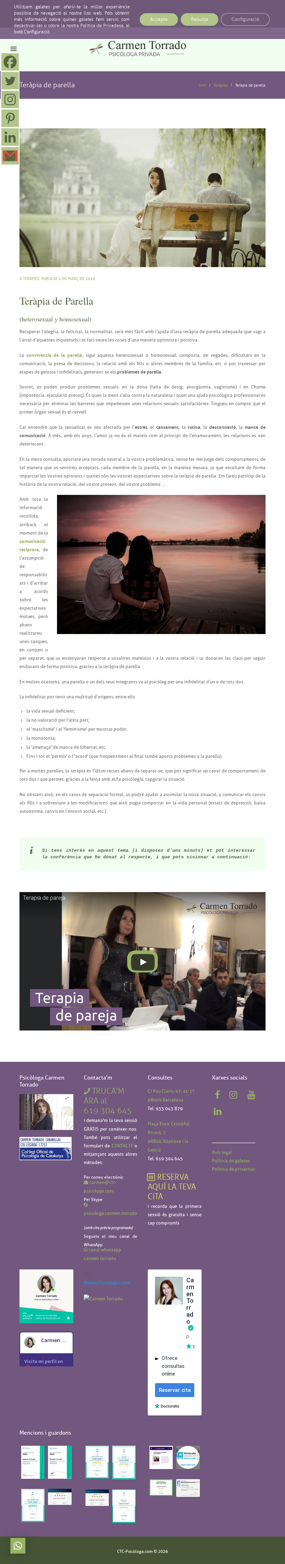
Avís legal (222, 1152)
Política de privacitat (233, 1169)
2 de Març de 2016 (77, 278)
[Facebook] (10, 62)
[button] (17, 1546)
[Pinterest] (10, 118)
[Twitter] (10, 80)
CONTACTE (122, 1145)
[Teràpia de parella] (142, 197)
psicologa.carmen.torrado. (110, 1217)
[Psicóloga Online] (46, 1273)
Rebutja (199, 19)
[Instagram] (10, 99)
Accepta (159, 19)
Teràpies (221, 85)
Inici (202, 85)
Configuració (245, 19)
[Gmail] (10, 155)
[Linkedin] (10, 137)
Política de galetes (231, 1160)
